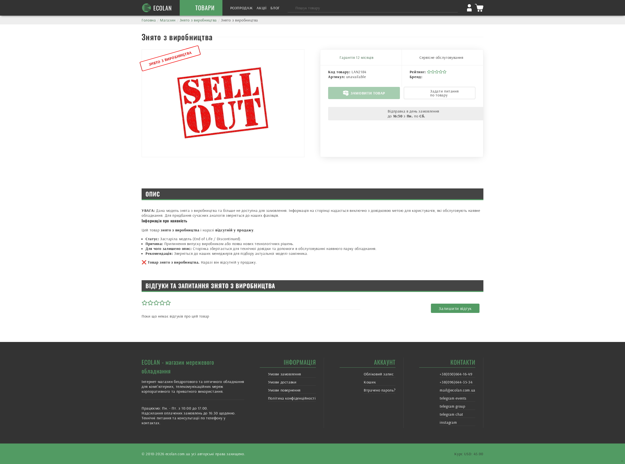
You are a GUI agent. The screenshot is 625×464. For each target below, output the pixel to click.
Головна (149, 20)
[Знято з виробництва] (223, 103)
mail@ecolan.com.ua (457, 390)
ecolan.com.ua (178, 453)
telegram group (452, 406)
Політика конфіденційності (292, 398)
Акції (261, 7)
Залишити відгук (455, 308)
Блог (275, 7)
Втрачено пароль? (380, 390)
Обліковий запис (379, 373)
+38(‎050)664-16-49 (456, 373)
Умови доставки (282, 382)
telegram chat (451, 414)
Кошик (370, 382)
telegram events (453, 398)
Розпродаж (241, 7)
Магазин (167, 20)
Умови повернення (284, 390)
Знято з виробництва (198, 20)
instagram (448, 422)
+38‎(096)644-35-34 (456, 382)
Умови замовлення (284, 373)
